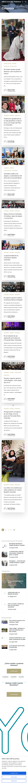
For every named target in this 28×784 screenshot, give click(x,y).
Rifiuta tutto (14, 781)
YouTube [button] (21, 676)
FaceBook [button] (14, 676)
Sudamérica (17, 115)
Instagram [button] (5, 676)
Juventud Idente (7, 170)
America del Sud (7, 63)
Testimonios (6, 66)
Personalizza (14, 777)
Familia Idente (18, 372)
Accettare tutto (14, 773)
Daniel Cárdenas (11, 234)
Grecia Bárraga (10, 141)
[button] (25, 1)
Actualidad (6, 115)
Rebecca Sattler (11, 89)
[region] (14, 770)
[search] (22, 1)
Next (14, 529)
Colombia (14, 63)
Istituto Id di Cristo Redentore (11, 1)
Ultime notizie (13, 66)
